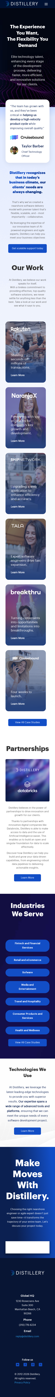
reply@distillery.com (27, 1336)
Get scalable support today (27, 248)
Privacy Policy (22, 1382)
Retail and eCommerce (27, 960)
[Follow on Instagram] (33, 1364)
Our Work (28, 267)
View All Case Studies (27, 722)
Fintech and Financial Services (27, 945)
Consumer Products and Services (27, 1016)
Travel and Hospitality (27, 1001)
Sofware (27, 972)
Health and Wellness (27, 1030)
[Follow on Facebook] (25, 1364)
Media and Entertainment (27, 987)
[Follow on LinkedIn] (17, 1364)
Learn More (18, 375)
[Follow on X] (40, 1364)
